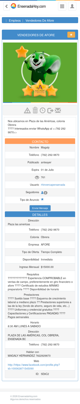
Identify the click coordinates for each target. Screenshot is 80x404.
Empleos (15, 20)
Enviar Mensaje (40, 208)
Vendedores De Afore (39, 20)
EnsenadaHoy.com (31, 6)
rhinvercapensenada (53, 184)
